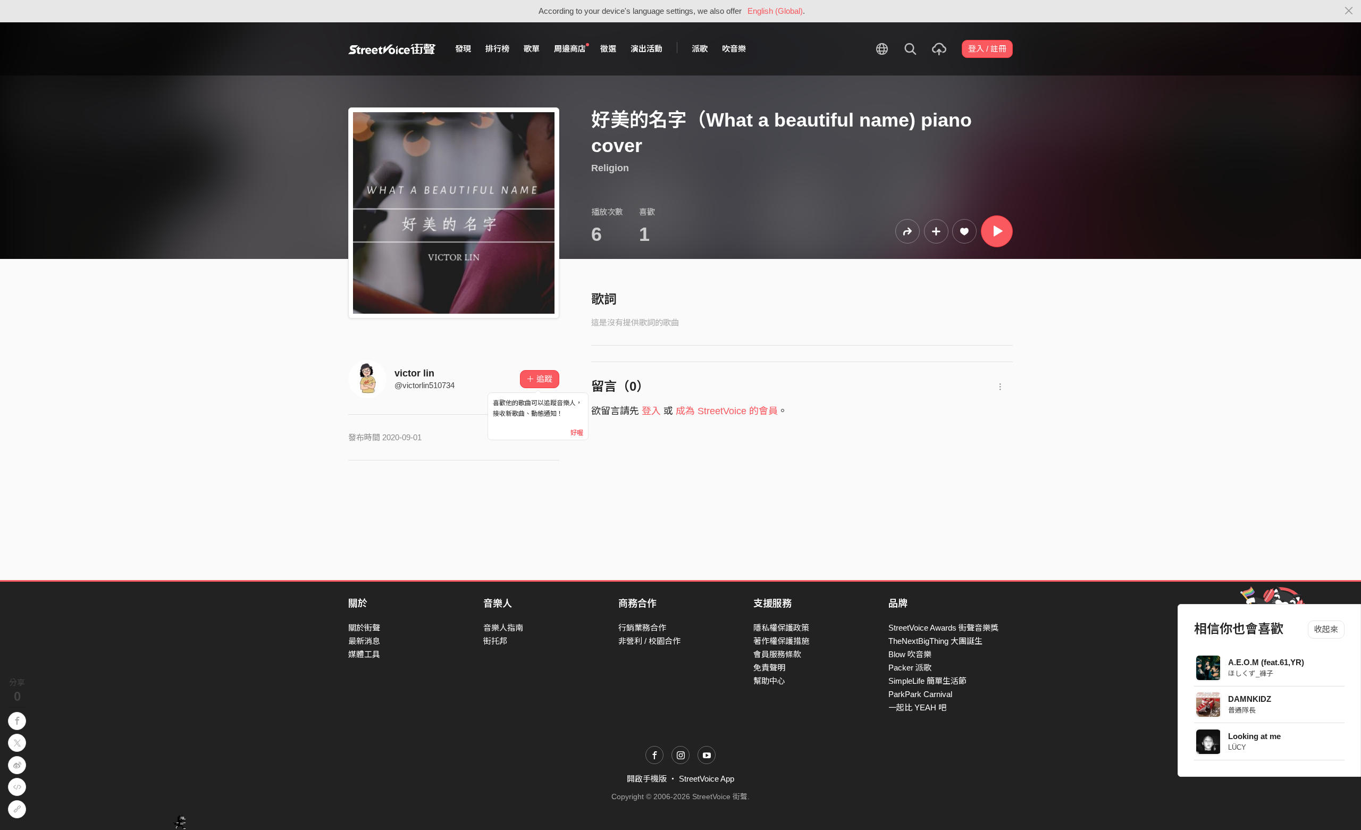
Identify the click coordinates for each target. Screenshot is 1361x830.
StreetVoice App (706, 778)
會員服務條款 (777, 654)
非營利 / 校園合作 (649, 640)
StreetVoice (392, 49)
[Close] (1349, 11)
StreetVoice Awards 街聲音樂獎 (943, 627)
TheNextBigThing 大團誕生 (935, 640)
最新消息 (364, 640)
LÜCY (1238, 747)
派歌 (700, 48)
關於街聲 (364, 627)
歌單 (532, 48)
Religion (610, 168)
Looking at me (1255, 736)
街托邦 (495, 640)
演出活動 (646, 48)
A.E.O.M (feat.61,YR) (1267, 662)
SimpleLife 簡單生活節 (927, 680)
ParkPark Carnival (920, 694)
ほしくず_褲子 (1251, 673)
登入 (651, 411)
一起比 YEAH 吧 (917, 707)
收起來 (1326, 629)
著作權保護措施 (781, 640)
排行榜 (497, 48)
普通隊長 (1242, 710)
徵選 (608, 48)
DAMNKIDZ (1250, 698)
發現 (463, 48)
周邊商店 (570, 48)
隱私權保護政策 (781, 627)
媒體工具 (364, 654)
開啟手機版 (647, 778)
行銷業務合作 (642, 627)
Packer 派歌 (909, 667)
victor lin (414, 373)
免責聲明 (769, 667)
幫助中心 (769, 680)
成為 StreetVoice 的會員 (727, 411)
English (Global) (775, 10)
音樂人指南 (503, 627)
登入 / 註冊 (987, 48)
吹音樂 (734, 48)
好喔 (576, 433)
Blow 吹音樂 (909, 654)
